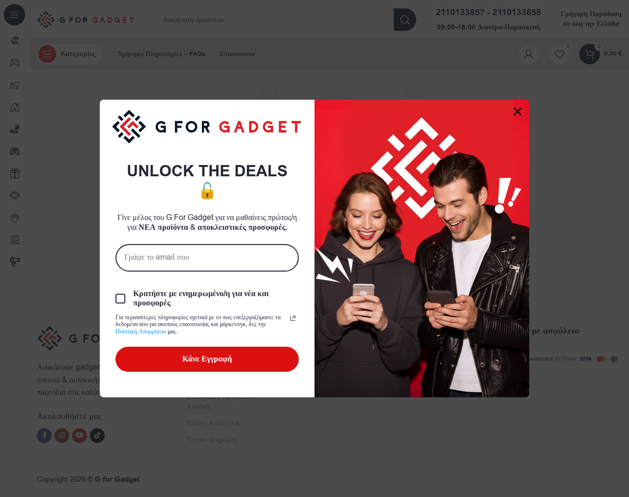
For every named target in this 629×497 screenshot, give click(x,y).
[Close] (517, 111)
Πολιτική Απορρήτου (140, 331)
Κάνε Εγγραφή (207, 359)
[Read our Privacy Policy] (293, 318)
